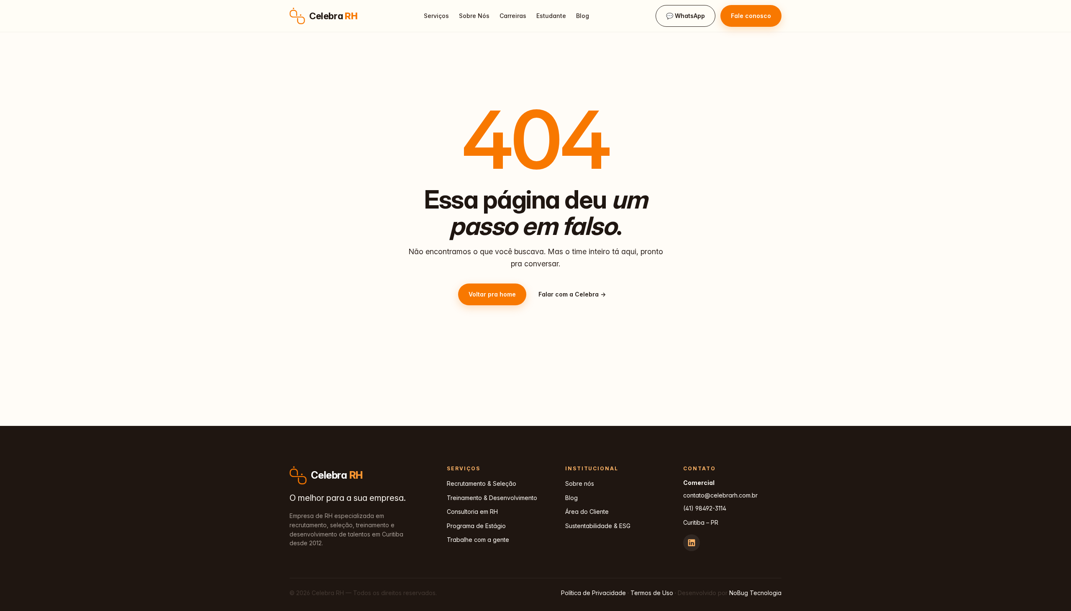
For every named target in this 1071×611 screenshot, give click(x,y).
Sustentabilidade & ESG (597, 525)
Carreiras (513, 15)
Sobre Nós (474, 15)
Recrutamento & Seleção (481, 483)
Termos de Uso (651, 592)
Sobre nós (579, 483)
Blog (582, 15)
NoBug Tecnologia (755, 592)
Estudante (551, 15)
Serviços (436, 15)
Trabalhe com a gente (478, 539)
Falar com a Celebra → (572, 294)
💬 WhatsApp (685, 15)
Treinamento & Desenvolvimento (492, 497)
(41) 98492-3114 (704, 508)
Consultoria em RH (472, 511)
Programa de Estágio (476, 525)
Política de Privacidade (593, 592)
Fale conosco (751, 15)
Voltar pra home (492, 294)
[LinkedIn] (691, 542)
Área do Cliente (587, 511)
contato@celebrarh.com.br (720, 495)
